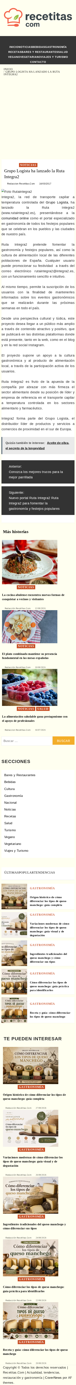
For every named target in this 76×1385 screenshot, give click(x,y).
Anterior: (36, 472)
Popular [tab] (26, 872)
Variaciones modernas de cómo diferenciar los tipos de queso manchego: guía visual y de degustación (33, 1161)
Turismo (10, 830)
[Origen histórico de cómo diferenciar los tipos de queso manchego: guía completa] (14, 896)
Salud (63, 51)
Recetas (15, 51)
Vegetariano (30, 56)
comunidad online (15, 218)
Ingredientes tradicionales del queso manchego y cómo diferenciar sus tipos (48, 957)
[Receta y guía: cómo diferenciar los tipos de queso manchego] (14, 1010)
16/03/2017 (45, 183)
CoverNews (53, 1377)
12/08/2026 (40, 608)
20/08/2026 (41, 1363)
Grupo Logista (57, 202)
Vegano (14, 56)
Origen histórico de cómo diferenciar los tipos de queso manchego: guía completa (48, 901)
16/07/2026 (40, 730)
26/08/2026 (41, 1175)
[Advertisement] (38, 117)
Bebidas (38, 46)
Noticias (25, 46)
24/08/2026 (41, 1238)
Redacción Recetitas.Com (18, 608)
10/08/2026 (40, 667)
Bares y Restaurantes (40, 51)
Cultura (9, 789)
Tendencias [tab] (44, 872)
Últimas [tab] (11, 872)
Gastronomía (56, 46)
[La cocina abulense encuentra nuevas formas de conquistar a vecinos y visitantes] (29, 562)
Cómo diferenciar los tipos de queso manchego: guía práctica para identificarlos (49, 986)
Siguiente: (34, 500)
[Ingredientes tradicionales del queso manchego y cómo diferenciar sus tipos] (14, 953)
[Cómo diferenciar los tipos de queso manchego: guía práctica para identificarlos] (14, 981)
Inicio (13, 46)
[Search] (68, 40)
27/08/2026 (41, 1108)
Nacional (10, 802)
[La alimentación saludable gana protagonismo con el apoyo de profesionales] (29, 687)
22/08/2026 (41, 1300)
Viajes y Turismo (54, 56)
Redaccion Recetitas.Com (21, 183)
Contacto (38, 61)
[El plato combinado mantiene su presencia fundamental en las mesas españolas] (29, 626)
